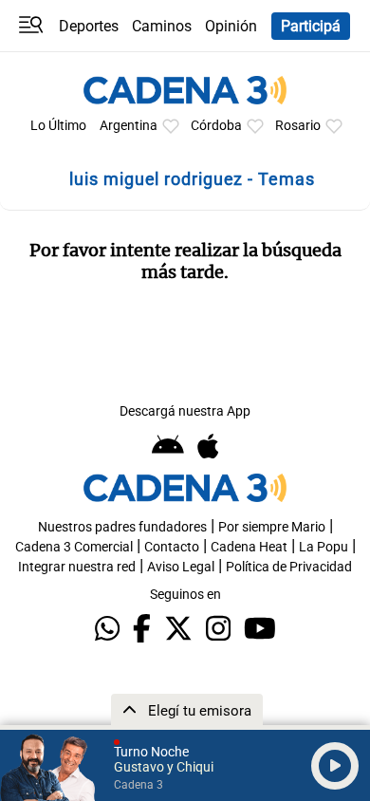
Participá (311, 26)
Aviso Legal (180, 567)
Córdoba (216, 126)
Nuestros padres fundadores (122, 527)
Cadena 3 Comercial (74, 547)
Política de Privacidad (289, 567)
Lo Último (58, 126)
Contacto (171, 547)
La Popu (323, 547)
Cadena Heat (249, 547)
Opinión (231, 26)
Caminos (162, 26)
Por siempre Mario (271, 527)
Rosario (298, 126)
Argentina (128, 126)
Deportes (89, 26)
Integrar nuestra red (77, 567)
